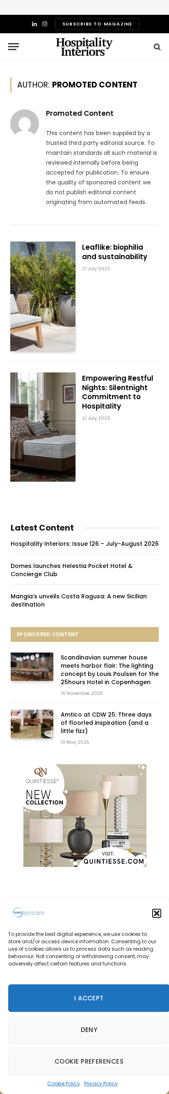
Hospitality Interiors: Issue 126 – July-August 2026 (85, 544)
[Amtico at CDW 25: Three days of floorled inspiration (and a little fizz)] (32, 724)
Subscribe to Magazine (97, 24)
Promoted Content (80, 113)
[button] (157, 913)
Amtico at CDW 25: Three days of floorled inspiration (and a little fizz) (106, 722)
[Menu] (13, 46)
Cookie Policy (63, 1083)
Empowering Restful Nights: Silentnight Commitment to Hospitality (117, 392)
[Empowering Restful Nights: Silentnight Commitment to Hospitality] (42, 427)
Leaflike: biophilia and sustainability (114, 252)
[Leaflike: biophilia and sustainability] (42, 296)
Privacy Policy (101, 1083)
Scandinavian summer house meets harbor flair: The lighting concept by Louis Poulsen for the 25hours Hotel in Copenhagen (110, 669)
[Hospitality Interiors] (84, 46)
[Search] (156, 46)
